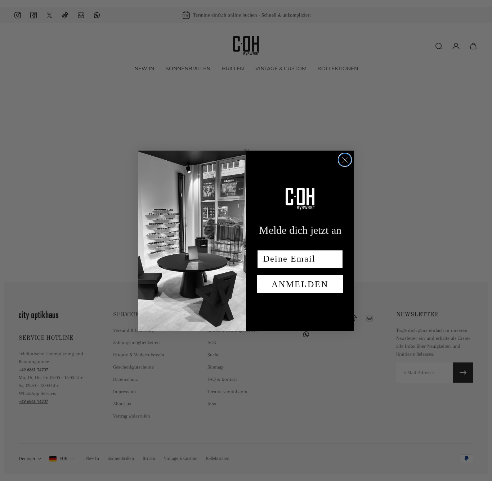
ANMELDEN (300, 284)
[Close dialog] (345, 159)
